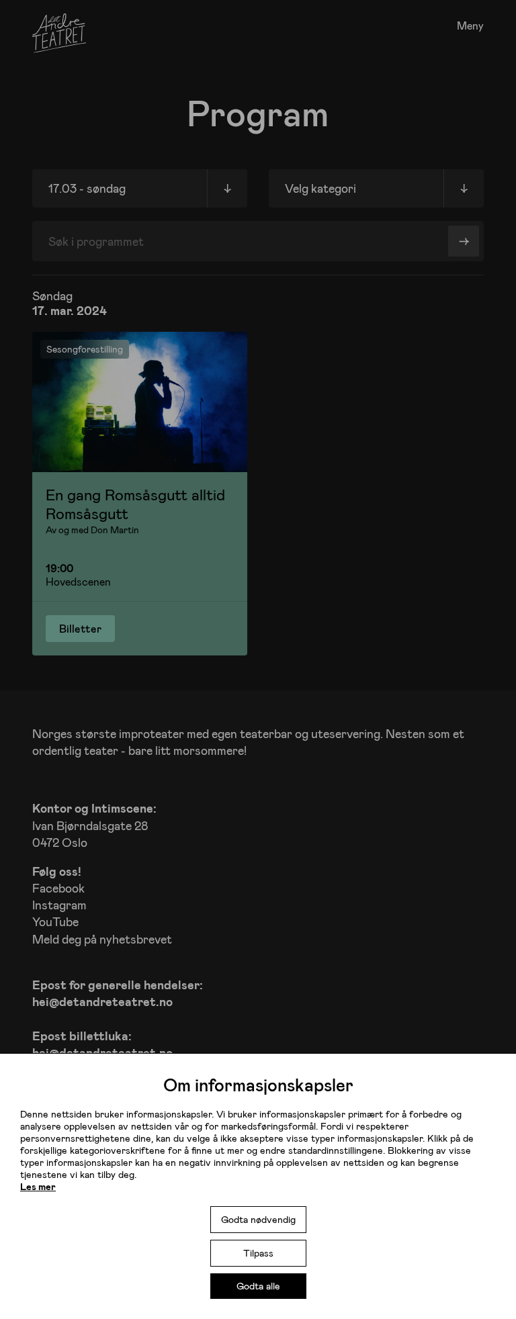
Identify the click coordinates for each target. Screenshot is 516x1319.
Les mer (38, 1186)
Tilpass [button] (258, 1253)
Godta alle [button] (258, 1285)
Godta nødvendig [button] (258, 1219)
